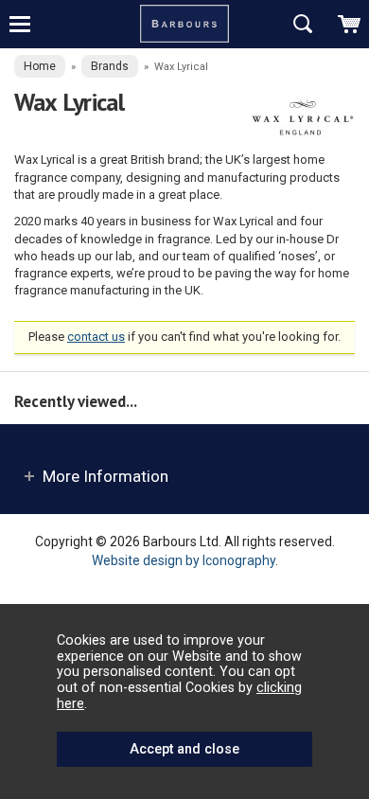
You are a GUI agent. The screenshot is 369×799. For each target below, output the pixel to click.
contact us (96, 336)
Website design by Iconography (183, 560)
